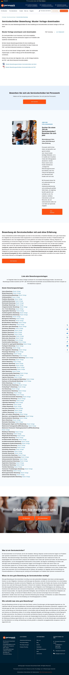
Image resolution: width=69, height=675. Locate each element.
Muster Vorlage (17, 291)
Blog (37, 642)
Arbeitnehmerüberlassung (25, 640)
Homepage (4, 17)
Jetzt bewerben (55, 10)
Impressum (39, 647)
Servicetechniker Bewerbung (22, 17)
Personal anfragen (64, 10)
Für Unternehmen (13, 10)
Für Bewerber (4, 10)
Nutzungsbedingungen (41, 649)
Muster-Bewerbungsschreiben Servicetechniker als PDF (20, 67)
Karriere (38, 644)
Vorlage (25, 355)
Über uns (26, 10)
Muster (21, 355)
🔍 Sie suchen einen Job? (36, 1)
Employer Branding (24, 647)
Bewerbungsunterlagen (11, 17)
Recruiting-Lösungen (24, 644)
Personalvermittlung (24, 642)
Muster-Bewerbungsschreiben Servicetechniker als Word (20, 64)
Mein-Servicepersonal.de (46, 672)
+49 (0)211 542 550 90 (45, 10)
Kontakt (21, 10)
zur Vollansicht (60, 32)
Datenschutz (39, 653)
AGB (38, 651)
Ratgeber (32, 10)
